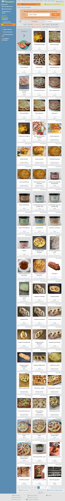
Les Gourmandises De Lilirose (39, 141)
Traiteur (49, 26)
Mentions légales (17, 497)
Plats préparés (37, 24)
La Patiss (39, 49)
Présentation (17, 495)
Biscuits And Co (54, 278)
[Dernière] (48, 487)
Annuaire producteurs (5, 18)
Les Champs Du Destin (24, 438)
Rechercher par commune (29, 4)
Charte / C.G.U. (17, 499)
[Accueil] (8, 1)
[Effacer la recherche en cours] (23, 14)
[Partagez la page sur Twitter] (39, 493)
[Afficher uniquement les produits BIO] (20, 21)
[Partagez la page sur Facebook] (42, 493)
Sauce (43, 24)
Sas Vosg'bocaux (39, 461)
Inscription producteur (33, 499)
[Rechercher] (55, 14)
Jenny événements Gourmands (39, 255)
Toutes (24, 24)
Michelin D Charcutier (54, 141)
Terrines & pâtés (54, 24)
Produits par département (55, 490)
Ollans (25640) (36, 26)
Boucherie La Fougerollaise (54, 255)
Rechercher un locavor (6, 12)
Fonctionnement (7, 9)
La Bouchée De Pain (24, 301)
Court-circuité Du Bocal (55, 186)
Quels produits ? (25, 490)
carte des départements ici (50, 17)
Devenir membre (7, 29)
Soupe (47, 24)
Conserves (30, 24)
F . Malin (54, 484)
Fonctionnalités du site (7, 35)
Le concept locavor (8, 6)
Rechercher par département (53, 4)
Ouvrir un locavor (7, 32)
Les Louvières (54, 461)
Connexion (60, 1)
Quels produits (7, 22)
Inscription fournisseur (5, 39)
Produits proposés (7, 24)
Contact (49, 495)
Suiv (46, 487)
